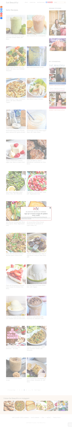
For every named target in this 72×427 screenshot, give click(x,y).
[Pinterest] (1, 14)
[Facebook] (1, 9)
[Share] (1, 18)
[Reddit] (1, 16)
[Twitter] (1, 11)
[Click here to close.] (50, 208)
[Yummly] (1, 7)
